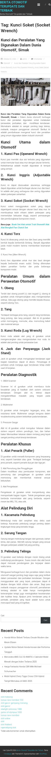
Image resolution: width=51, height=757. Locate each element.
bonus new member (10, 715)
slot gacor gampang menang (14, 703)
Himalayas (7, 754)
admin (24, 59)
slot (2, 721)
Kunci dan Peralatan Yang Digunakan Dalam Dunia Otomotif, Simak (23, 45)
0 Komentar (38, 59)
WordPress (43, 754)
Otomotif (7, 63)
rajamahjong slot (8, 727)
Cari (2, 615)
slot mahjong (7, 697)
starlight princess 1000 (11, 709)
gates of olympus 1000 (11, 712)
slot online (5, 718)
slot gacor (5, 706)
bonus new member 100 (12, 700)
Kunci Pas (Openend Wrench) (23, 67)
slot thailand (6, 724)
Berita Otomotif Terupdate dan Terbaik (13, 6)
